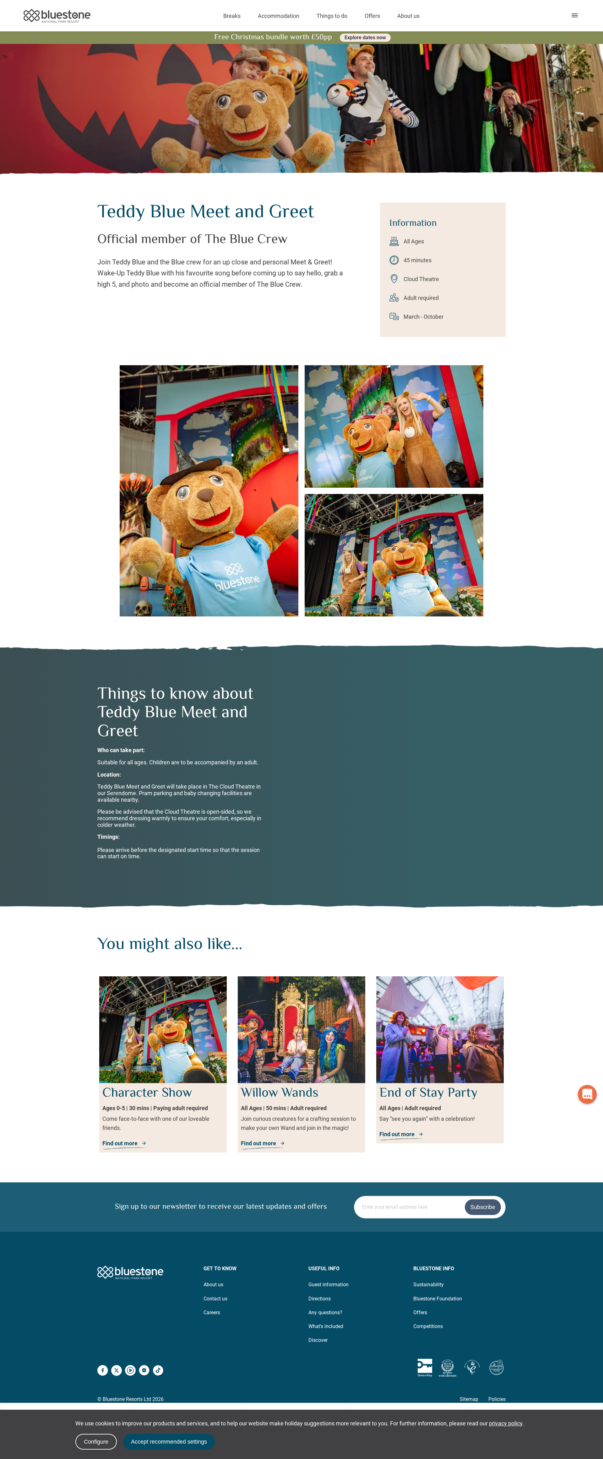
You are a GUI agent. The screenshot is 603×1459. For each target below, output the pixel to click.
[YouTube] (130, 1371)
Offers (372, 16)
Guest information (328, 1285)
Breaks (232, 16)
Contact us (215, 1299)
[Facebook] (102, 1371)
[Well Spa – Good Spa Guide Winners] (496, 1368)
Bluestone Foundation (437, 1299)
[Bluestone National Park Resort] (57, 16)
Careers (212, 1312)
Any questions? (325, 1312)
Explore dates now (365, 38)
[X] (116, 1371)
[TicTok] (158, 1371)
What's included (325, 1326)
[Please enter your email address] (430, 1206)
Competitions (428, 1326)
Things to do (332, 16)
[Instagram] (144, 1371)
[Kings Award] (472, 1368)
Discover (318, 1340)
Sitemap (469, 1399)
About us (408, 16)
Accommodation (278, 16)
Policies (497, 1399)
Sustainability (428, 1285)
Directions (319, 1299)
